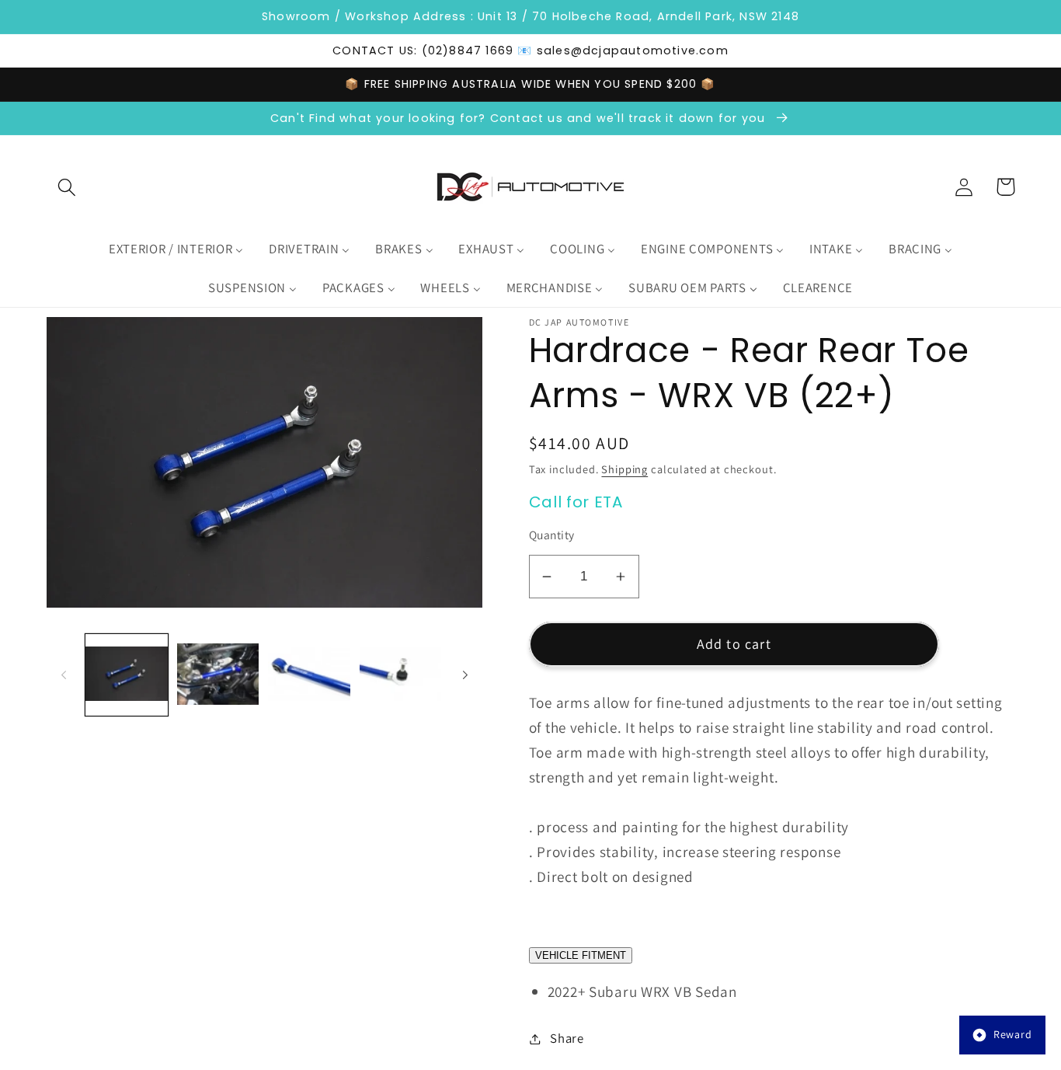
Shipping (624, 469)
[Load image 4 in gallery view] (401, 675)
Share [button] (567, 1038)
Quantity (552, 534)
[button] (67, 186)
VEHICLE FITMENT (580, 955)
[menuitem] (176, 249)
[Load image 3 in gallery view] (309, 675)
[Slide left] (64, 675)
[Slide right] (465, 675)
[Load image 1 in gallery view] (126, 675)
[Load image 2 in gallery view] (218, 675)
